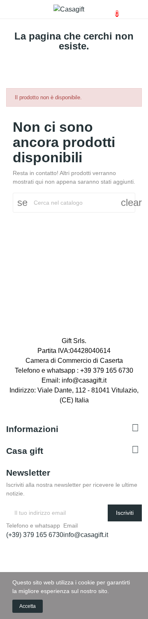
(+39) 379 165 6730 (34, 534)
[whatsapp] (44, 408)
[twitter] (17, 408)
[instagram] (26, 408)
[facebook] (8, 408)
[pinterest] (53, 408)
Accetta (27, 606)
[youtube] (35, 408)
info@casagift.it (85, 534)
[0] (110, 9)
